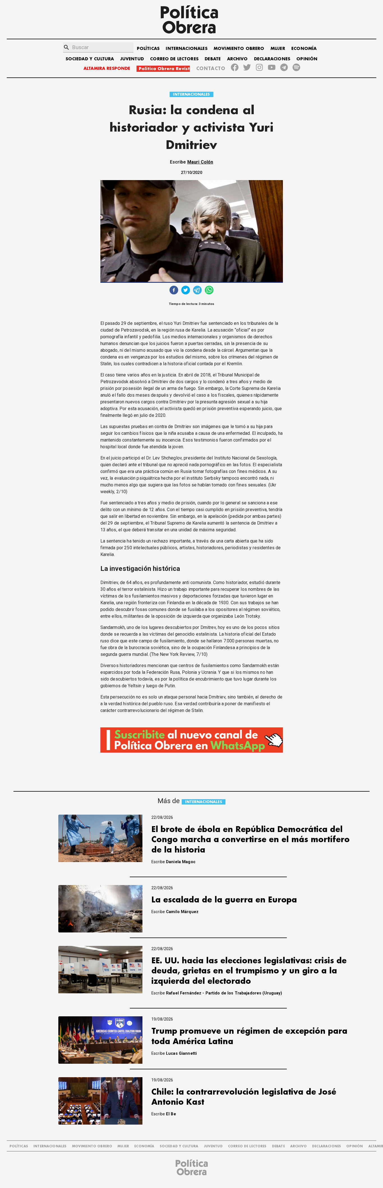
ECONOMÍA (304, 49)
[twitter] (185, 291)
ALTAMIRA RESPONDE (107, 68)
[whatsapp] (209, 291)
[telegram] (197, 291)
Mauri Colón (200, 162)
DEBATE (213, 59)
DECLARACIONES (272, 59)
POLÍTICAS (148, 49)
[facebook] (173, 291)
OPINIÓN (306, 59)
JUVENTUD (132, 59)
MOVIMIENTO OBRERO (239, 49)
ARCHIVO (237, 59)
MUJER (278, 49)
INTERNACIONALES (186, 49)
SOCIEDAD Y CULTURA (90, 59)
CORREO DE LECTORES (174, 59)
